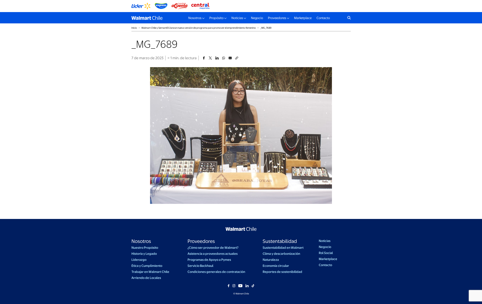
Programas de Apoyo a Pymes (209, 260)
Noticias (324, 241)
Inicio (134, 27)
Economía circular (276, 266)
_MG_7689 (266, 27)
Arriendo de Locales (146, 278)
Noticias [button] (237, 18)
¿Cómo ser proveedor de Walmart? (213, 247)
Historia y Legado (144, 254)
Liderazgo (138, 260)
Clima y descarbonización (281, 254)
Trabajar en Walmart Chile (150, 272)
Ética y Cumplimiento (146, 266)
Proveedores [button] (277, 18)
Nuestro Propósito (144, 247)
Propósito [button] (216, 18)
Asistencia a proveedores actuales (213, 254)
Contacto (323, 18)
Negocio (257, 18)
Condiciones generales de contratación (216, 272)
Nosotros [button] (194, 18)
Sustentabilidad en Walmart (283, 247)
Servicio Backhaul (200, 266)
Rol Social (326, 253)
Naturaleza (271, 260)
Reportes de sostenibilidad (282, 272)
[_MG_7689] (203, 58)
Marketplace (303, 18)
